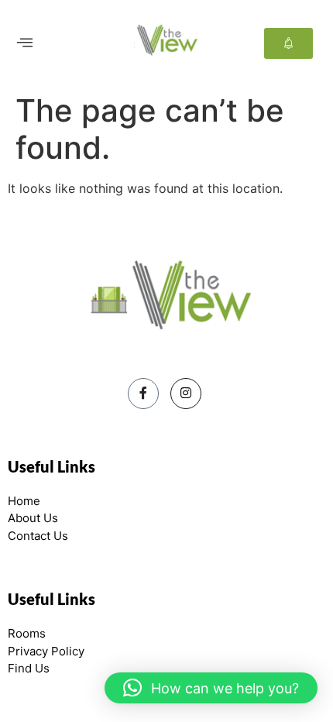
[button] (25, 43)
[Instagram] (185, 393)
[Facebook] (143, 393)
